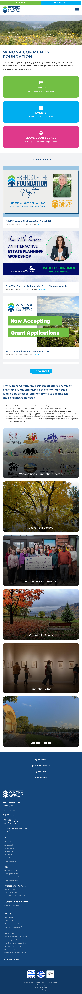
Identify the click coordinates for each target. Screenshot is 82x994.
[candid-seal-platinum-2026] (50, 971)
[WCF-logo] (11, 7)
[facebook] (5, 821)
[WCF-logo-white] (13, 791)
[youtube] (15, 821)
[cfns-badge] (32, 971)
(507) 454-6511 (9, 810)
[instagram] (10, 821)
